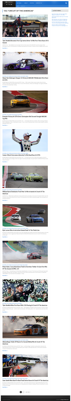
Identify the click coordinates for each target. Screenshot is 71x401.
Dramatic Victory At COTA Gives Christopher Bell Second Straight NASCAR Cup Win (24, 117)
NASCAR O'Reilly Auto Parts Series (21, 76)
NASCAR (13, 39)
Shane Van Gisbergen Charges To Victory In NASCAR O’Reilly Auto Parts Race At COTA (25, 79)
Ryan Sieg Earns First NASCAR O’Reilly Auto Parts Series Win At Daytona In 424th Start (59, 20)
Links (18, 6)
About (26, 3)
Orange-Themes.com (65, 399)
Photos (32, 3)
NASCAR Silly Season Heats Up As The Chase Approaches (60, 17)
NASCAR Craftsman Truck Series (21, 265)
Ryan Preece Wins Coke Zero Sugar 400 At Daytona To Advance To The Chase (59, 14)
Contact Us (39, 3)
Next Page (28, 392)
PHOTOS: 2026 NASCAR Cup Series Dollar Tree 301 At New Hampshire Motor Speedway (60, 22)
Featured (4, 39)
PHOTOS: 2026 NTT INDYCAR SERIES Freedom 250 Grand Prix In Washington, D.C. (60, 25)
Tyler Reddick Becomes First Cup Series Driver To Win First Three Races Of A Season (25, 42)
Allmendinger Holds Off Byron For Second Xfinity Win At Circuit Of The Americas (23, 343)
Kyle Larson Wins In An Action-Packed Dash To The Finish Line (20, 230)
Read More (4, 48)
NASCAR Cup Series (18, 39)
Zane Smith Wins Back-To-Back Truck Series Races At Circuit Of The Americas (25, 380)
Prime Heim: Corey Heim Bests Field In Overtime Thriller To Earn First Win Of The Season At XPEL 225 (24, 268)
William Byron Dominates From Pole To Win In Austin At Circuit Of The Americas (23, 192)
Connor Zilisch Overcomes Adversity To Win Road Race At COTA (21, 155)
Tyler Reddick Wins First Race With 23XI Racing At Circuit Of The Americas (24, 305)
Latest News (8, 39)
